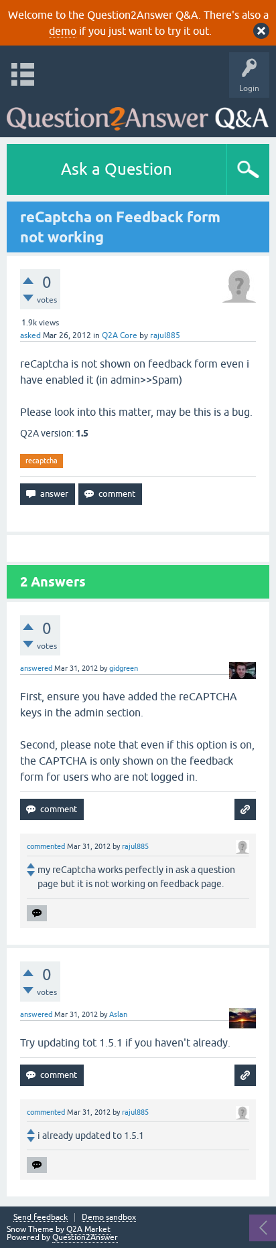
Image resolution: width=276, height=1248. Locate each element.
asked (30, 335)
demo (62, 31)
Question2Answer (85, 1237)
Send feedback (40, 1217)
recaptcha (41, 461)
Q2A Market (88, 1229)
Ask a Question (116, 169)
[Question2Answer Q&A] (138, 114)
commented (46, 846)
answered (36, 668)
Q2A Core (119, 335)
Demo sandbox (109, 1217)
